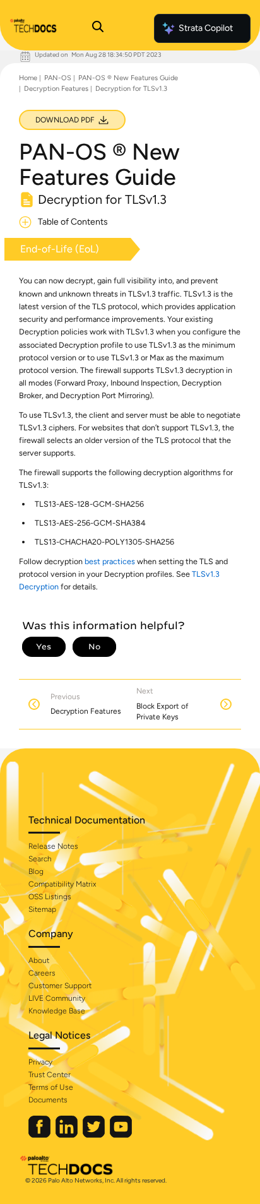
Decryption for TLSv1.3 (131, 89)
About (38, 960)
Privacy (40, 1062)
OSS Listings (49, 896)
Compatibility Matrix (62, 884)
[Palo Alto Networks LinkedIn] (68, 1135)
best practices (110, 561)
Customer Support (60, 985)
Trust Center (49, 1074)
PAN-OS (57, 78)
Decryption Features (56, 89)
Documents (48, 1099)
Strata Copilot (206, 28)
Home (28, 78)
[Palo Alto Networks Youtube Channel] (121, 1135)
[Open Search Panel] (97, 28)
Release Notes (53, 846)
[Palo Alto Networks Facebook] (40, 1135)
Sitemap (42, 909)
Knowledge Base (56, 1010)
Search (40, 858)
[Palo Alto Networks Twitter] (95, 1135)
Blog (36, 871)
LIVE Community (56, 998)
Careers (42, 973)
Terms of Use (50, 1087)
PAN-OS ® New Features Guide (128, 78)
